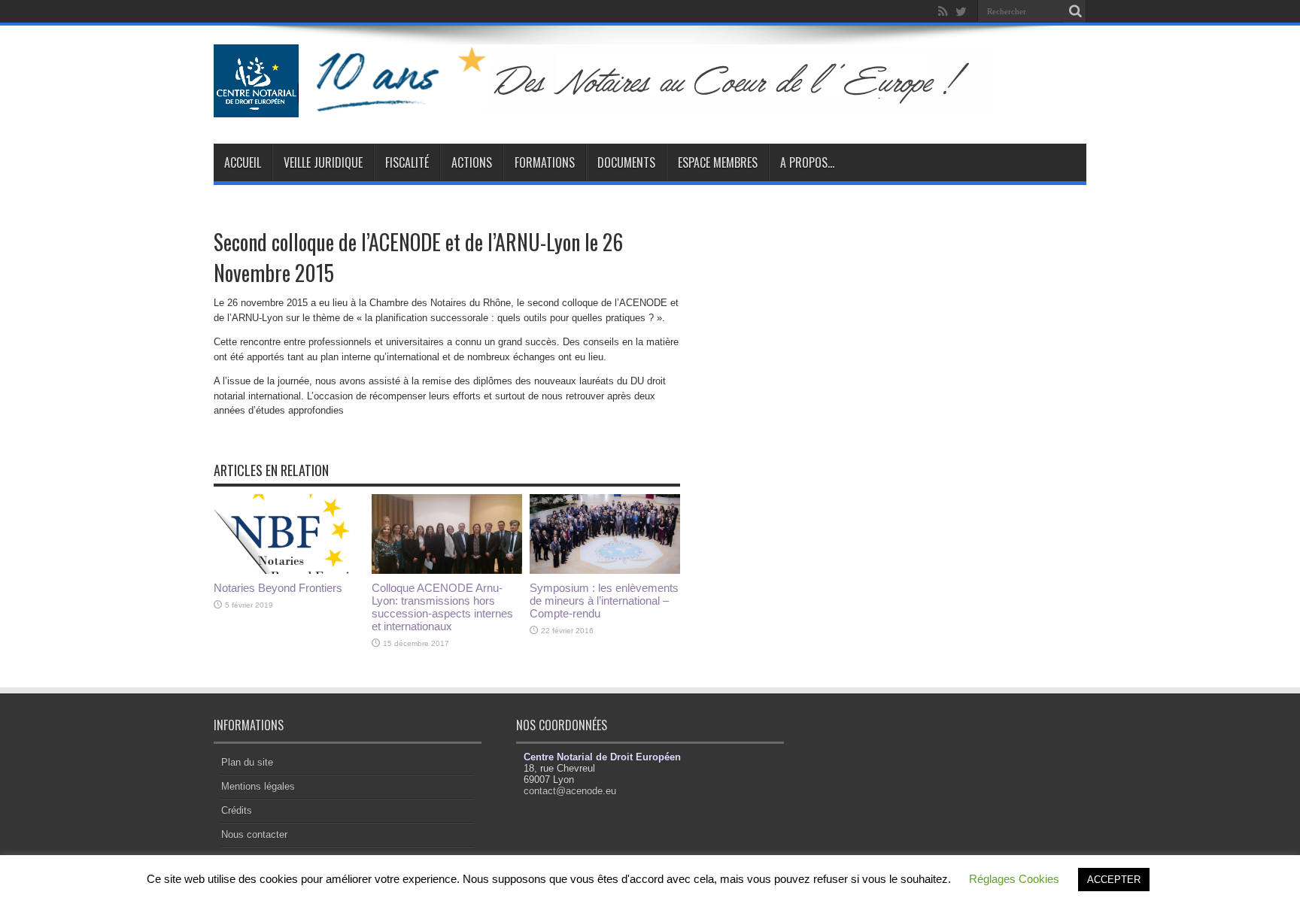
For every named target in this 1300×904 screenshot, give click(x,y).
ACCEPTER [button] (1114, 879)
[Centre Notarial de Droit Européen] (619, 106)
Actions (471, 162)
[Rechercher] (1075, 11)
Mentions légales (258, 786)
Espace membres (718, 162)
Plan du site (247, 762)
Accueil (242, 162)
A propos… (807, 162)
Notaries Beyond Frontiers (278, 587)
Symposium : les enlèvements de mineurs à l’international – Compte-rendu (604, 600)
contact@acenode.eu (570, 790)
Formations (545, 162)
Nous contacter (254, 834)
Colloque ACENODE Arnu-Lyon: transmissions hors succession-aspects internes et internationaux (442, 606)
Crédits (236, 810)
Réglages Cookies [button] (1014, 878)
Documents (626, 162)
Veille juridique (323, 162)
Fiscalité (407, 162)
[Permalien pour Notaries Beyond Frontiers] (289, 570)
